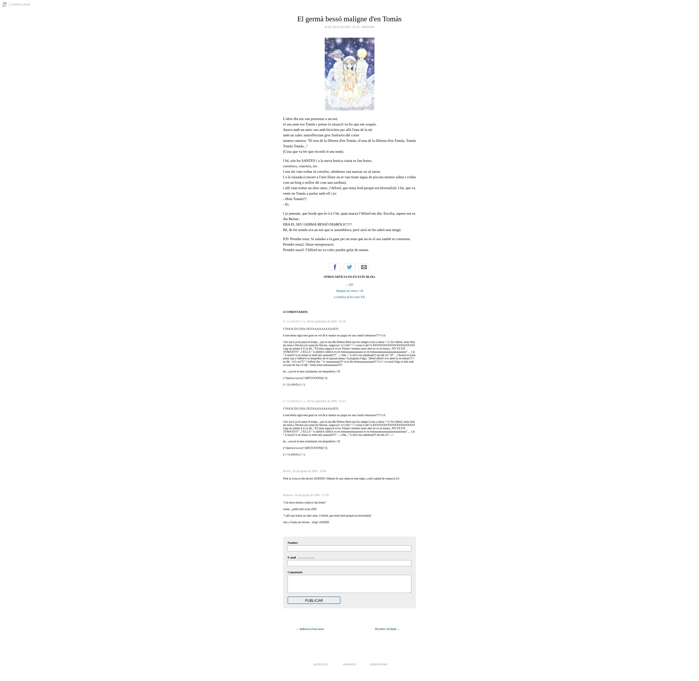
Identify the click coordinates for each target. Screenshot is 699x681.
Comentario (295, 572)
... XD (349, 284)
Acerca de (320, 664)
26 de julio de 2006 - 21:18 (342, 26)
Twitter (349, 267)
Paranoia (368, 26)
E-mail (301, 557)
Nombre (293, 542)
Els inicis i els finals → (387, 629)
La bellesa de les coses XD (349, 297)
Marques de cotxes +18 (349, 290)
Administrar (378, 664)
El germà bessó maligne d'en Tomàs (349, 19)
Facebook (335, 267)
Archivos (349, 664)
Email (364, 267)
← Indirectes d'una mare (310, 629)
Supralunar (20, 4)
